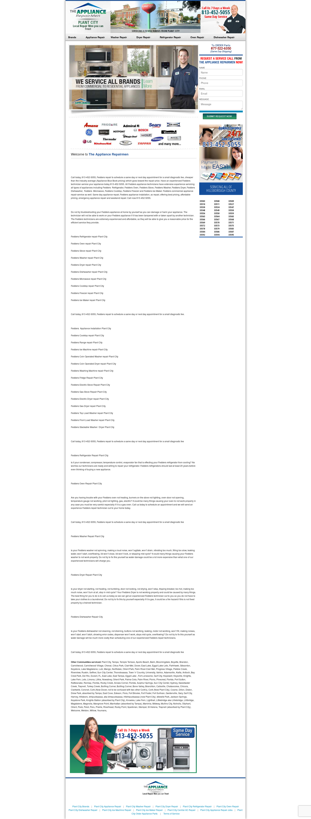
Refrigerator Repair (170, 37)
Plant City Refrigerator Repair (197, 806)
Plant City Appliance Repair (107, 806)
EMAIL (202, 88)
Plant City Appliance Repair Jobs (216, 809)
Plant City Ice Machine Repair (116, 809)
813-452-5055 (216, 12)
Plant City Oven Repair (228, 806)
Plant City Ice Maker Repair (149, 809)
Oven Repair (197, 37)
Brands (72, 37)
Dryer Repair (143, 37)
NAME (202, 67)
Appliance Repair (95, 37)
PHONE (202, 78)
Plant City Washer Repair (138, 806)
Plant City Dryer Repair (167, 806)
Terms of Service (171, 813)
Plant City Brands (80, 806)
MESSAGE (204, 99)
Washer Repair (119, 37)
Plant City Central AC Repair (181, 809)
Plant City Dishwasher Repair (83, 809)
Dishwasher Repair (224, 37)
